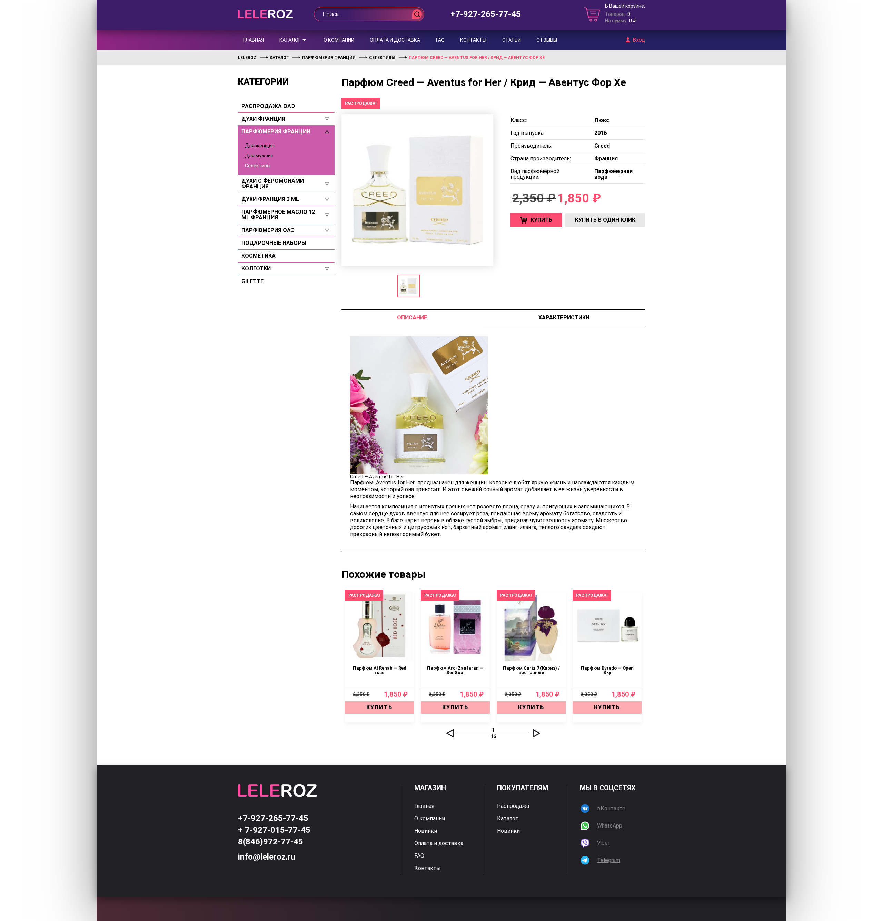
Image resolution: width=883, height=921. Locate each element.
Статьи (511, 40)
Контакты (473, 40)
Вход (639, 40)
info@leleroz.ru (266, 857)
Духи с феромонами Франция (272, 183)
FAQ (440, 40)
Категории (263, 81)
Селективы (257, 165)
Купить (541, 220)
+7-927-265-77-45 (485, 14)
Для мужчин (259, 155)
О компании (339, 40)
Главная (253, 40)
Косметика (258, 256)
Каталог (290, 40)
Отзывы (546, 40)
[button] (450, 733)
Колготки (256, 268)
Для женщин (260, 145)
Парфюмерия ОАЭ (268, 230)
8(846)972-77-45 (270, 842)
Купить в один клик (605, 220)
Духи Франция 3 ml (270, 199)
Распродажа (513, 806)
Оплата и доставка (395, 40)
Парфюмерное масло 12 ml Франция (278, 214)
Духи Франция (263, 119)
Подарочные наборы (273, 243)
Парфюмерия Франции (275, 132)
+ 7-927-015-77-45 (274, 830)
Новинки (425, 831)
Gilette (252, 281)
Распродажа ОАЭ (268, 106)
